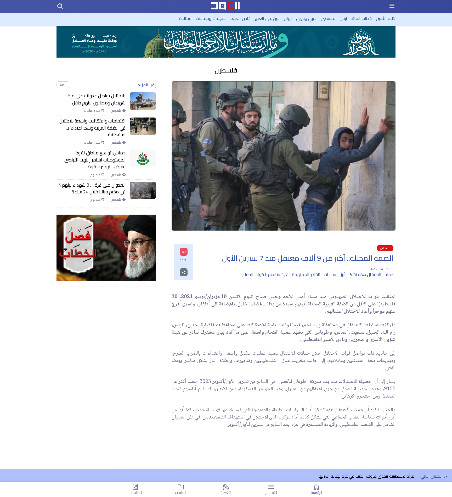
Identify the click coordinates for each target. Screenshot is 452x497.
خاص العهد (241, 18)
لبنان (343, 18)
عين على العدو (267, 18)
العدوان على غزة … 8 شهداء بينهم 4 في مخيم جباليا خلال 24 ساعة (92, 189)
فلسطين (328, 18)
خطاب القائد (361, 18)
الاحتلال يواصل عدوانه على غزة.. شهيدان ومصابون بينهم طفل (96, 99)
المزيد (62, 84)
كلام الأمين (386, 18)
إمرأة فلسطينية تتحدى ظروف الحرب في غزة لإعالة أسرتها (367, 476)
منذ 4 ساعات (92, 142)
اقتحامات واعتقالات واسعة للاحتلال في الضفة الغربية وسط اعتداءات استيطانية (92, 128)
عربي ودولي (306, 18)
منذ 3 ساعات (92, 110)
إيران (288, 18)
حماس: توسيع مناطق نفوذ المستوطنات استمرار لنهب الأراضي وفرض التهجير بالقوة (95, 159)
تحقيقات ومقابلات (211, 18)
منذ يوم (95, 174)
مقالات (185, 18)
